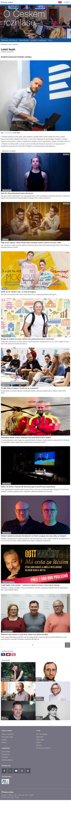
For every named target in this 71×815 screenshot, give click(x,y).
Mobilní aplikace (7, 760)
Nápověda (39, 737)
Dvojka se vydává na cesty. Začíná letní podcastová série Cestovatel (27, 339)
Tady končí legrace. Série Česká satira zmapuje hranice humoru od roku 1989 (31, 242)
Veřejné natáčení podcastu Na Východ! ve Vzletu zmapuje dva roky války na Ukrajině (33, 536)
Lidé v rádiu (40, 740)
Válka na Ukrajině (7, 734)
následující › (67, 645)
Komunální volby (7, 737)
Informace (4, 44)
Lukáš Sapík (8, 132)
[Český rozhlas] (7, 2)
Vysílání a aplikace (38, 40)
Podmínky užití (22, 795)
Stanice (4, 740)
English (31, 795)
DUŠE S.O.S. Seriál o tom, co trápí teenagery (18, 292)
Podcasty (5, 757)
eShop (4, 742)
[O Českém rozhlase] (35, 21)
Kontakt (39, 745)
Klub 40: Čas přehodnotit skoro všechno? (17, 193)
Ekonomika (24, 40)
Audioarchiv (6, 754)
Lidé (10, 44)
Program (15, 44)
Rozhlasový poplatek (43, 748)
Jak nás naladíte (41, 734)
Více (51, 40)
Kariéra (38, 742)
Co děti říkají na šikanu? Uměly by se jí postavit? (19, 388)
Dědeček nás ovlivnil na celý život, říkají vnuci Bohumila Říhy (24, 634)
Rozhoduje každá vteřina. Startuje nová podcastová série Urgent (26, 437)
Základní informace (9, 40)
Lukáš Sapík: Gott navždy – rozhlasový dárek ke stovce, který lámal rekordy (30, 585)
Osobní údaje (12, 795)
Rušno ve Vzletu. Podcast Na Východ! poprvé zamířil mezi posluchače (28, 487)
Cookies (4, 795)
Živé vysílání (6, 752)
